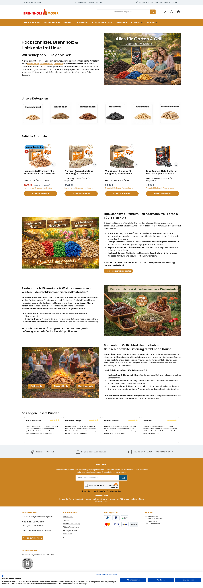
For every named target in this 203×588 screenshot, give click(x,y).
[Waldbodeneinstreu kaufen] (60, 113)
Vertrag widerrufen (32, 538)
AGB (121, 499)
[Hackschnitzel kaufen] (33, 113)
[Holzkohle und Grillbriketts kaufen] (115, 113)
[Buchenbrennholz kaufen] (170, 113)
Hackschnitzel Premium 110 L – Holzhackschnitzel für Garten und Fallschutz (40, 172)
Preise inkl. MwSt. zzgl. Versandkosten (38, 188)
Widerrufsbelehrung (71, 527)
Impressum (67, 534)
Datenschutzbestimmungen (80, 499)
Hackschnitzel (46, 63)
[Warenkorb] (178, 11)
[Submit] (123, 478)
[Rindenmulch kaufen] (87, 113)
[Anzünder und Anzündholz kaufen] (142, 113)
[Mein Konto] (171, 11)
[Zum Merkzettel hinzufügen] (53, 164)
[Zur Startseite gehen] (41, 12)
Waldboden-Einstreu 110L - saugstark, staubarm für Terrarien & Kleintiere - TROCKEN (119, 172)
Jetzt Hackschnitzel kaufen (118, 271)
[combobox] (123, 12)
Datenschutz (68, 517)
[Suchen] (153, 12)
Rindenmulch (33, 63)
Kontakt (66, 520)
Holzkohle (58, 63)
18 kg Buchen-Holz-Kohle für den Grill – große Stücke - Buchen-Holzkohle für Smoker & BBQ (162, 172)
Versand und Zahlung (71, 523)
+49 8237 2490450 (33, 521)
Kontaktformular (45, 530)
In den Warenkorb (40, 193)
